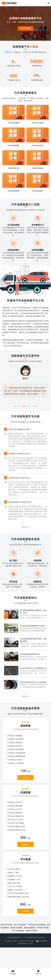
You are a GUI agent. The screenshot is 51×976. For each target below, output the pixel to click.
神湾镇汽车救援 (43, 928)
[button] (22, 39)
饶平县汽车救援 (6, 925)
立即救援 (13, 972)
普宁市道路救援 (18, 931)
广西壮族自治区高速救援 (36, 925)
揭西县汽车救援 (31, 931)
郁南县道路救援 (29, 928)
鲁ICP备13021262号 (26, 941)
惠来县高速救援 (16, 928)
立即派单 (25, 778)
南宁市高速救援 (20, 925)
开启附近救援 (25, 28)
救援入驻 (38, 972)
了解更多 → (25, 527)
